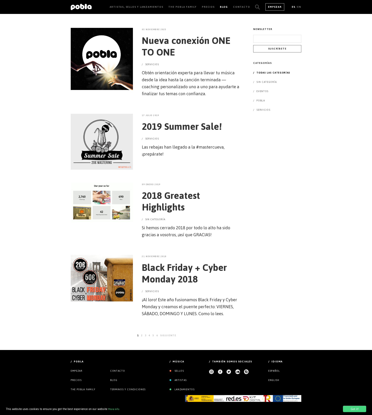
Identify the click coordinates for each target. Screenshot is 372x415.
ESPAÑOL (274, 371)
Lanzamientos (184, 389)
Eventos (261, 91)
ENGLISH (273, 380)
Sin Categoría (265, 82)
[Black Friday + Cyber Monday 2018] (103, 300)
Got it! (354, 409)
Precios (76, 380)
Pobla (259, 100)
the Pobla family (83, 389)
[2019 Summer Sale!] (103, 168)
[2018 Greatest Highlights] (103, 220)
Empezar (275, 6)
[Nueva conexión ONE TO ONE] (103, 88)
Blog (113, 380)
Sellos (179, 371)
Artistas (180, 380)
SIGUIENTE (168, 335)
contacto (117, 371)
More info (113, 409)
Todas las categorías (271, 72)
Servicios (261, 110)
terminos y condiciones (128, 389)
